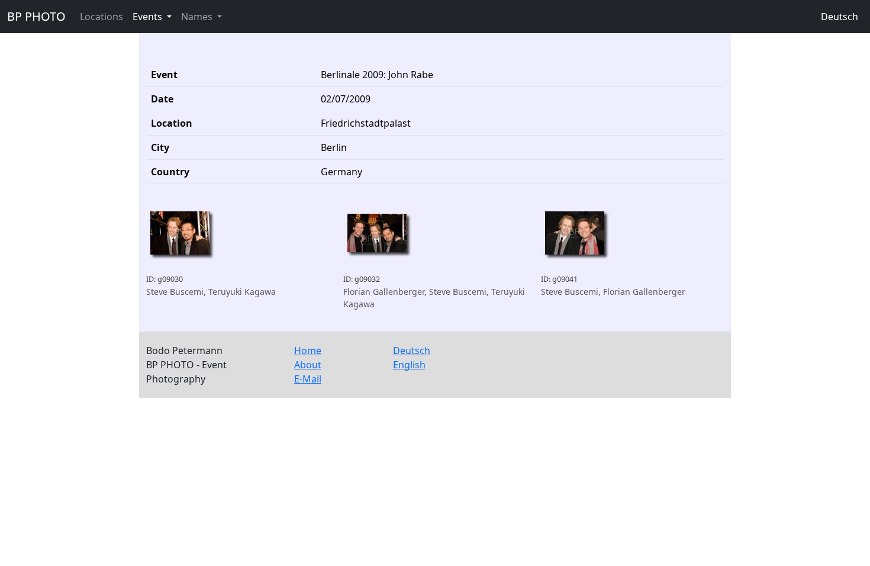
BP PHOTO (36, 16)
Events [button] (149, 16)
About (307, 364)
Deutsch (839, 16)
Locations (101, 16)
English (409, 364)
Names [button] (198, 16)
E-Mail (307, 378)
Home (307, 350)
